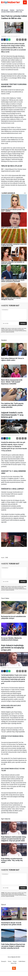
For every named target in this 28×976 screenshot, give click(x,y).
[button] (20, 40)
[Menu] (24, 2)
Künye (9, 961)
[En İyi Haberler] (10, 2)
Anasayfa (5, 10)
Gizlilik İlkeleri (22, 961)
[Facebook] (2, 40)
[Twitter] (5, 40)
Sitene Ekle (13, 963)
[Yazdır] (17, 40)
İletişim (15, 961)
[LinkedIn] (7, 40)
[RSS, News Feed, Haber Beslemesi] (14, 968)
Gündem (12, 10)
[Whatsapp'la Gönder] (9, 40)
